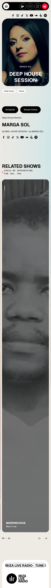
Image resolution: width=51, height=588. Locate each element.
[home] (6, 6)
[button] (40, 538)
